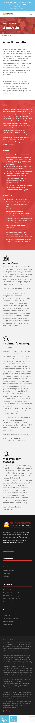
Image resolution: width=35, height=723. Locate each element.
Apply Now (13, 719)
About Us (6, 567)
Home (2, 35)
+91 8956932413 (21, 4)
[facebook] (3, 711)
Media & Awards (8, 570)
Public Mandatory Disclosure (17, 8)
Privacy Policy (7, 688)
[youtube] (6, 711)
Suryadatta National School (12, 593)
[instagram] (9, 711)
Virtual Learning (8, 625)
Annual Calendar (8, 622)
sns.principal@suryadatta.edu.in (13, 542)
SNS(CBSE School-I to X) (11, 596)
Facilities (6, 576)
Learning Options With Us (4, 719)
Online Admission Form (10, 602)
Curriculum (6, 616)
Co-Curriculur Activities (11, 619)
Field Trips (6, 573)
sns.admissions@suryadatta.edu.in (16, 2)
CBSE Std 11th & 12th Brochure (12, 599)
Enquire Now (17, 6)
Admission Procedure (10, 590)
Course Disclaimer (9, 551)
